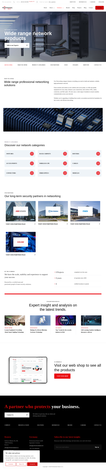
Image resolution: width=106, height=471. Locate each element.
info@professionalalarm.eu (12, 447)
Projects (79, 7)
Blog (85, 7)
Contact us (97, 425)
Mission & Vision (23, 425)
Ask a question (52, 2)
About (51, 7)
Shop (73, 7)
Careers (92, 2)
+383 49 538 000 (24, 2)
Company (7, 425)
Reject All (21, 464)
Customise (10, 464)
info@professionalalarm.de (36, 445)
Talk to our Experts (13, 45)
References (83, 2)
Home (45, 7)
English (101, 2)
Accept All (32, 464)
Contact (91, 7)
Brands (68, 7)
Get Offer (99, 7)
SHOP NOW (73, 2)
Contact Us (10, 415)
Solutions (59, 7)
